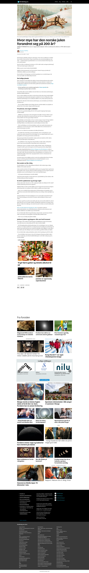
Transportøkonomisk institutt (62, 549)
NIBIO (20, 563)
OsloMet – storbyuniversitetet (43, 566)
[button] (19, 371)
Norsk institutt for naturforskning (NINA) (45, 563)
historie (27, 285)
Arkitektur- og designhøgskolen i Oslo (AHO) (26, 528)
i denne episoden (43, 87)
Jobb (67, 1)
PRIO (57, 528)
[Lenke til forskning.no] (34, 1)
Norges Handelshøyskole (42, 551)
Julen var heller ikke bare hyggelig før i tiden (27, 207)
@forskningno (60, 493)
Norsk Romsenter (41, 560)
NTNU (39, 533)
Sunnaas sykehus (59, 545)
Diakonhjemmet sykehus (23, 531)
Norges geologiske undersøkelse (43, 554)
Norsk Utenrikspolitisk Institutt (43, 561)
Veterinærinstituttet (60, 563)
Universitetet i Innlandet (61, 555)
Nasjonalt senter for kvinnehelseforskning (45, 541)
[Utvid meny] (71, 2)
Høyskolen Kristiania (22, 552)
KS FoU (20, 555)
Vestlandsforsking (60, 562)
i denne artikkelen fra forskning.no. (35, 160)
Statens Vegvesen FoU (60, 542)
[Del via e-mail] (23, 287)
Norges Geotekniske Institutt (42, 550)
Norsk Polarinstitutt (41, 557)
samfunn (22, 285)
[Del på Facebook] (18, 287)
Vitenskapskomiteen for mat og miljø (63, 566)
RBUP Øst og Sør (59, 529)
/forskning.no (60, 495)
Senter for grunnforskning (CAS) (62, 536)
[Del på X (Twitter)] (20, 287)
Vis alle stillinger (44, 380)
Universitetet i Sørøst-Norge (61, 559)
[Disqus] (44, 302)
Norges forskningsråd (41, 553)
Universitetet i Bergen (60, 553)
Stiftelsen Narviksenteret (61, 543)
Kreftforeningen (22, 556)
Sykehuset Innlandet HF (60, 546)
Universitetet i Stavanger (61, 558)
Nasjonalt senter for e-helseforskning (44, 540)
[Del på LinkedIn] (21, 287)
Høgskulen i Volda (22, 549)
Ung (60, 1)
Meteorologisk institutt (23, 560)
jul (18, 285)
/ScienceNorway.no (61, 500)
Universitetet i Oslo (60, 556)
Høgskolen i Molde (22, 546)
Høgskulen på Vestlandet (23, 550)
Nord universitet (40, 547)
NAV (19, 562)
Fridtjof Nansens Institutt (23, 542)
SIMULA (58, 533)
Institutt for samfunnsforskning (24, 553)
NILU (20, 567)
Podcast (63, 1)
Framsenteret (21, 540)
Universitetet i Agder (60, 552)
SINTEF (58, 535)
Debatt (56, 1)
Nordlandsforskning (41, 548)
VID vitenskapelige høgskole (61, 565)
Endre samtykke (23, 520)
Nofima (39, 545)
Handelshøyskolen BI (22, 543)
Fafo (19, 535)
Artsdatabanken (21, 529)
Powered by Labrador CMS (44, 571)
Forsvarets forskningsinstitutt (24, 539)
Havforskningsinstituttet (23, 545)
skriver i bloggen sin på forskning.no (39, 149)
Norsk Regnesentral (41, 558)
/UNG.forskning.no (61, 497)
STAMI (58, 540)
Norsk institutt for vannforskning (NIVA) (44, 564)
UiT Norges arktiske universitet (62, 550)
